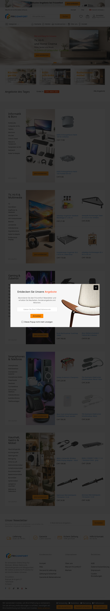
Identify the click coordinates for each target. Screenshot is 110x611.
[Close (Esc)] (96, 287)
